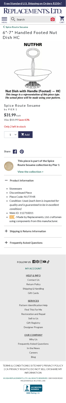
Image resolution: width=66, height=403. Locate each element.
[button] (33, 181)
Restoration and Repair (33, 314)
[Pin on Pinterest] (22, 151)
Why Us (33, 339)
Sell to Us (33, 318)
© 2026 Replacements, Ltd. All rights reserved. (25, 378)
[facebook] (33, 262)
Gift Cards (33, 293)
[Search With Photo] (52, 19)
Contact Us (33, 279)
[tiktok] (48, 262)
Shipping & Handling (33, 288)
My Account (33, 268)
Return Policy (33, 284)
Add (27, 134)
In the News (33, 348)
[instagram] (41, 262)
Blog (33, 356)
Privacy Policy (53, 365)
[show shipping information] (6, 231)
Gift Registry (33, 322)
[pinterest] (37, 262)
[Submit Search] (13, 19)
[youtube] (44, 262)
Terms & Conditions (16, 365)
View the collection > (31, 171)
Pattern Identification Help (33, 305)
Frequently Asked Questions (33, 343)
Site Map (36, 365)
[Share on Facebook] (15, 151)
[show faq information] (6, 242)
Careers (33, 352)
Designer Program (33, 327)
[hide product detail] (6, 180)
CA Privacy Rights (17, 369)
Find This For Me (33, 309)
